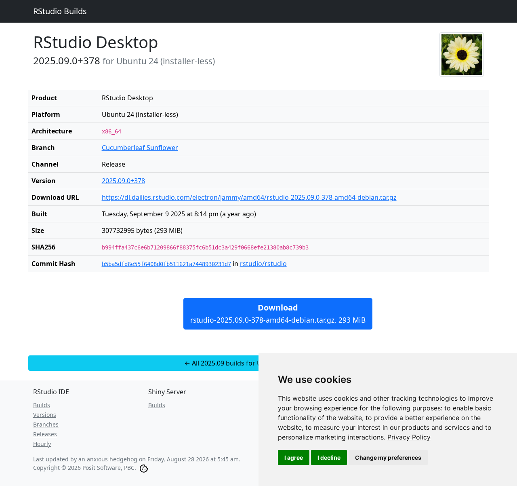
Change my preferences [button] (388, 457)
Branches (46, 424)
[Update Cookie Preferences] (143, 467)
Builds (41, 405)
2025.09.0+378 (123, 180)
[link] (409, 437)
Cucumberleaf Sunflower (140, 147)
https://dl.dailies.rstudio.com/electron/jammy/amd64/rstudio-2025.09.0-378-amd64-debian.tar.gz (249, 197)
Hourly (42, 444)
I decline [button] (328, 457)
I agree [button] (293, 457)
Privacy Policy (409, 437)
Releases (45, 434)
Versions (44, 414)
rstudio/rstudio (263, 263)
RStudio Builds (60, 11)
